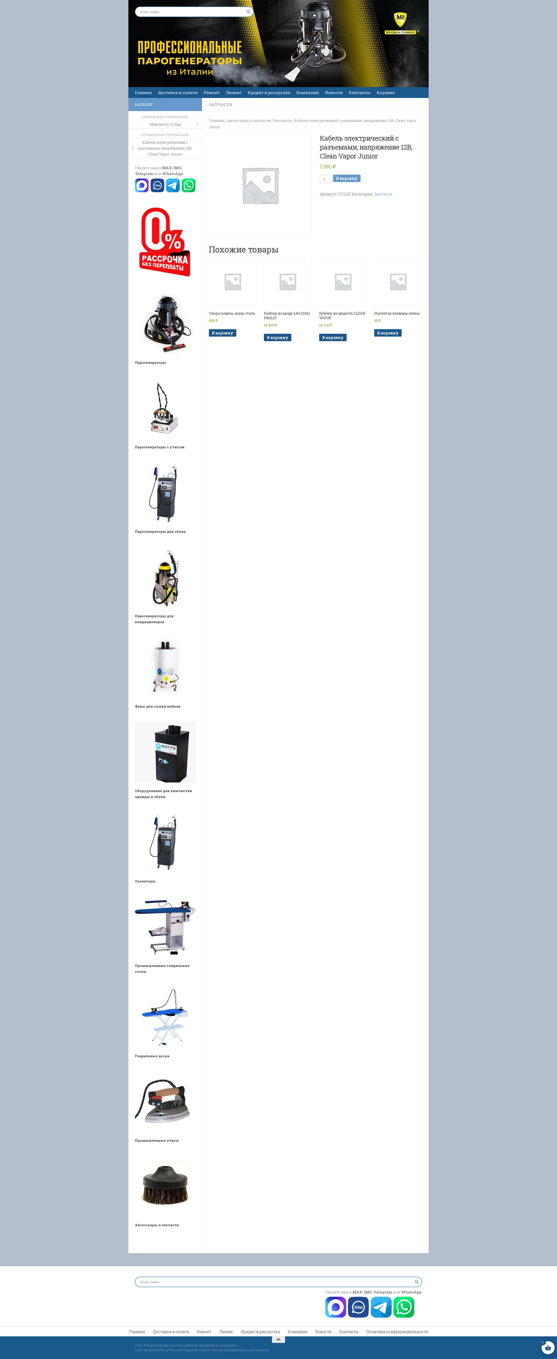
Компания (307, 92)
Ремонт (212, 92)
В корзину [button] (222, 333)
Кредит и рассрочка (269, 92)
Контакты (360, 92)
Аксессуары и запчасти (249, 120)
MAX (167, 167)
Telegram (144, 173)
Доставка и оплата (178, 92)
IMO (177, 167)
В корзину (346, 178)
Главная (143, 92)
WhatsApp (172, 173)
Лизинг (234, 92)
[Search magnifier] (248, 12)
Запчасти (220, 104)
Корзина (386, 92)
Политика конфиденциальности (397, 1331)
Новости (334, 92)
